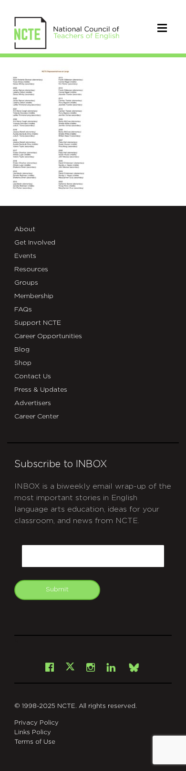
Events (25, 256)
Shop (22, 363)
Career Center (36, 416)
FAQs (23, 309)
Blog (22, 349)
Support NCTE (37, 323)
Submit (57, 589)
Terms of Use (34, 742)
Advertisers (32, 403)
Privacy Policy (36, 723)
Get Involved (34, 242)
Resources (31, 269)
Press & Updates (40, 389)
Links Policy (32, 732)
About (24, 229)
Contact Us (32, 376)
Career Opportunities (48, 336)
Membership (33, 296)
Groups (26, 282)
